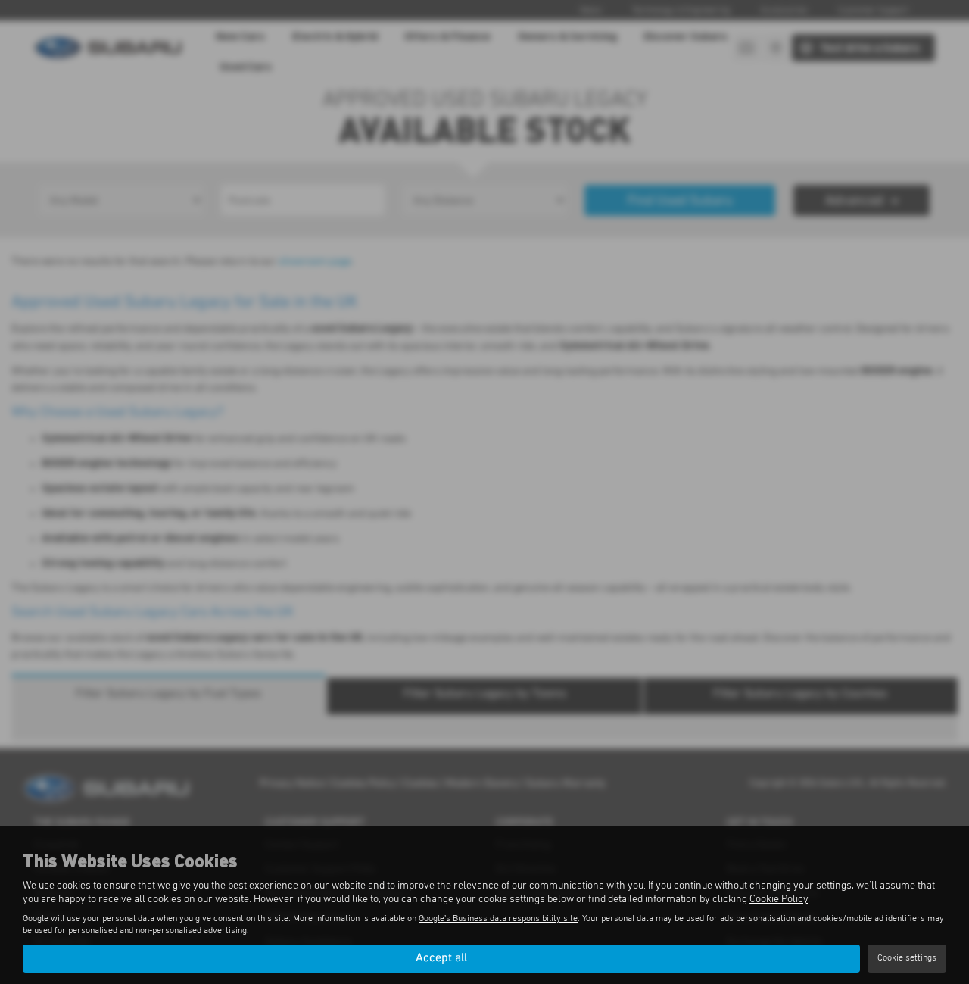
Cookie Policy (778, 899)
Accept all (441, 958)
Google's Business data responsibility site (498, 918)
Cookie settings (906, 958)
